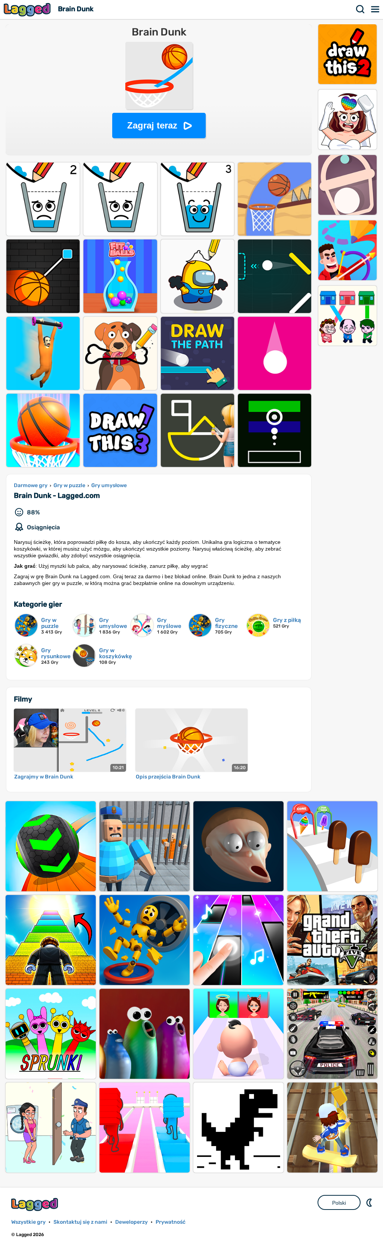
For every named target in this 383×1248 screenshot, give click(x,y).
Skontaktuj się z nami (80, 1222)
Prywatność (171, 1222)
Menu (375, 9)
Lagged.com (35, 1204)
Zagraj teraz (152, 125)
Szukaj (360, 9)
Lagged (28, 9)
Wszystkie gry (28, 1222)
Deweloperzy (131, 1222)
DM (369, 1202)
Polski (339, 1203)
